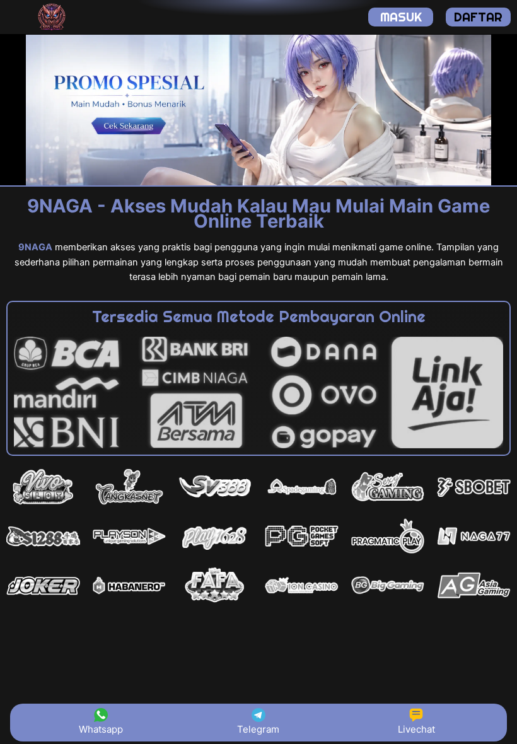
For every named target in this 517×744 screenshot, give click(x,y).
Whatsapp (101, 729)
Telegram (258, 729)
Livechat (416, 729)
